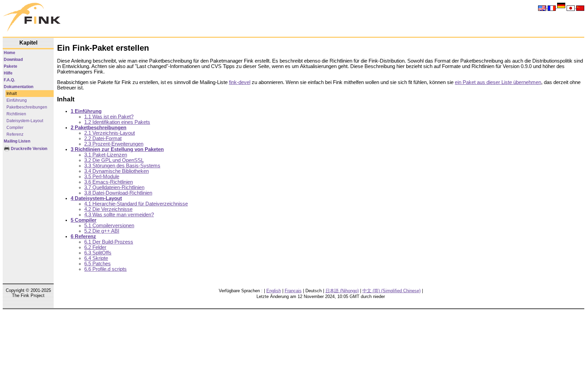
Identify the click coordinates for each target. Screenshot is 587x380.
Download (13, 59)
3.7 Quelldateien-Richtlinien (114, 187)
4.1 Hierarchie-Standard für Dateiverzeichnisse (136, 203)
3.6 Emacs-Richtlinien (108, 182)
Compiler (14, 127)
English (273, 290)
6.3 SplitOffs (97, 252)
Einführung (16, 100)
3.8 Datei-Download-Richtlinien (118, 193)
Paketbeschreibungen (26, 107)
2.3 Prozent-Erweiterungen (113, 144)
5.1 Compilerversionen (109, 225)
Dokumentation (18, 86)
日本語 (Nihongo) (342, 290)
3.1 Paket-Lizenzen (105, 155)
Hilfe (8, 73)
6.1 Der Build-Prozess (108, 242)
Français (293, 290)
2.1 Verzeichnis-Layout (109, 133)
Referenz (14, 134)
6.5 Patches (97, 263)
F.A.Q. (9, 80)
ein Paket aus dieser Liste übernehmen (498, 82)
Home (9, 52)
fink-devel (239, 82)
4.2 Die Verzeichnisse (108, 209)
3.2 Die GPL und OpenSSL (114, 160)
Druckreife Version (28, 148)
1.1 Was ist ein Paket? (109, 116)
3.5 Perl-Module (101, 176)
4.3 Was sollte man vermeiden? (119, 214)
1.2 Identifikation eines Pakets (117, 122)
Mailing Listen (17, 141)
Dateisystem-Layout (24, 120)
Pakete (10, 66)
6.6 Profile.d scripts (105, 269)
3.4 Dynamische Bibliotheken (116, 171)
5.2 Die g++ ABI (101, 231)
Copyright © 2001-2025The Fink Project (28, 293)
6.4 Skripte (96, 258)
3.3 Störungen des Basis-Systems (122, 165)
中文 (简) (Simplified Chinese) (391, 290)
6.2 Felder (95, 247)
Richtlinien (16, 114)
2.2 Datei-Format (103, 138)
